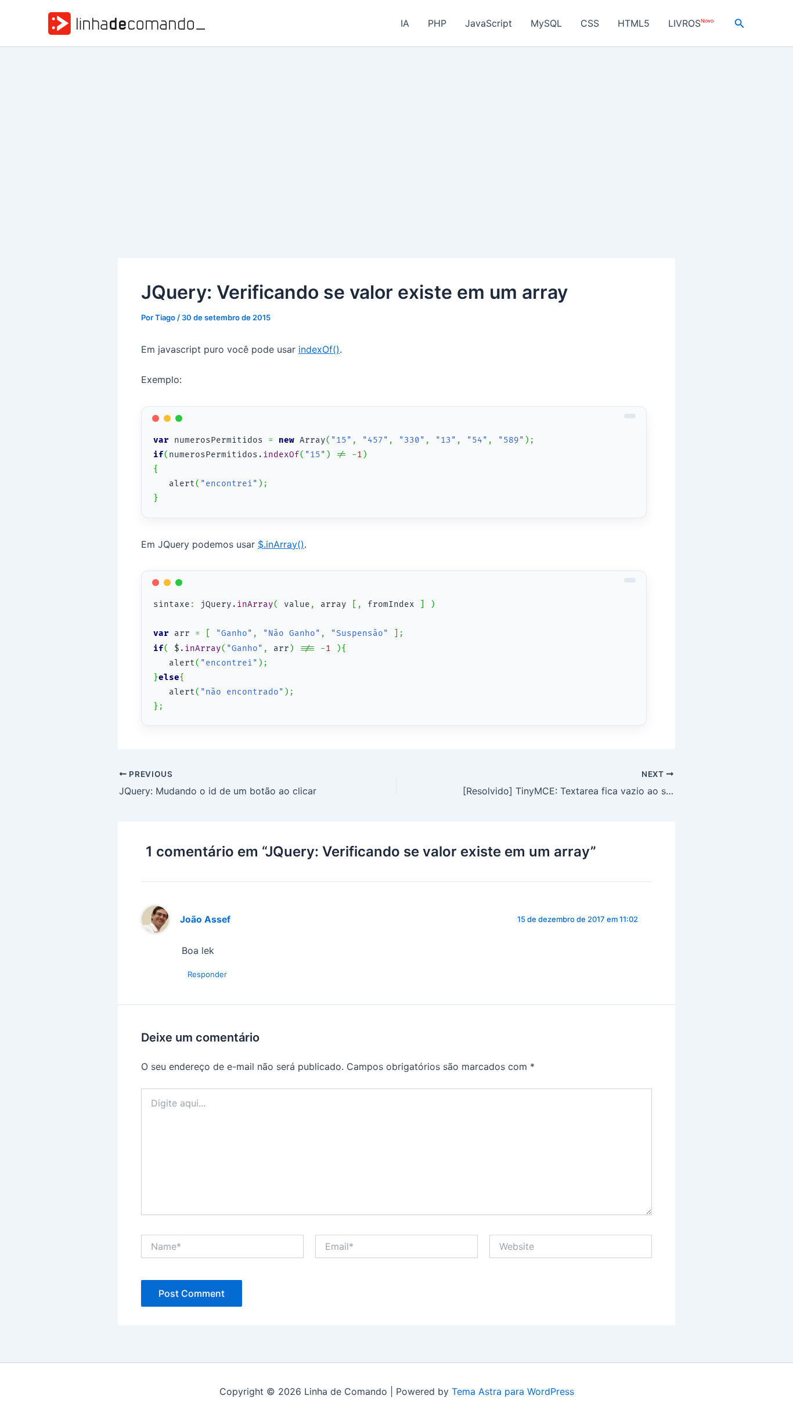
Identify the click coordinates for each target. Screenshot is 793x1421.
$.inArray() (281, 544)
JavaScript (488, 23)
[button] (739, 23)
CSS (590, 23)
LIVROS (690, 23)
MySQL (546, 23)
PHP (437, 23)
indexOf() (319, 349)
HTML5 (634, 23)
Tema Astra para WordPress (513, 1391)
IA (405, 23)
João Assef (205, 919)
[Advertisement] (396, 134)
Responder (207, 974)
